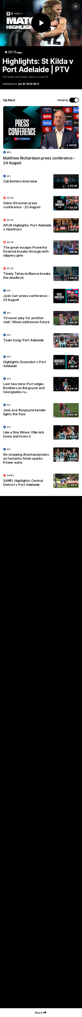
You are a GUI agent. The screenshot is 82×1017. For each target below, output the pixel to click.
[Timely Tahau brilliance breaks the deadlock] (41, 274)
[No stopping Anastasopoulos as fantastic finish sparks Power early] (41, 457)
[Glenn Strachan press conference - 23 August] (41, 203)
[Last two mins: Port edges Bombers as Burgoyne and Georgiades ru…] (41, 386)
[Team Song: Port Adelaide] (41, 340)
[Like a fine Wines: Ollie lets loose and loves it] (41, 432)
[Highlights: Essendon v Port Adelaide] (41, 362)
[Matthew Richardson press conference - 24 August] (41, 137)
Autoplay (62, 100)
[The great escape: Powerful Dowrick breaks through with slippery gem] (41, 250)
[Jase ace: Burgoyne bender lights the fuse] (41, 410)
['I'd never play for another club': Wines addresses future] (41, 318)
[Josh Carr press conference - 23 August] (41, 296)
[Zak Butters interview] (41, 181)
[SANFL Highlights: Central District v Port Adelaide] (41, 481)
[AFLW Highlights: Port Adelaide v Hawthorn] (41, 225)
